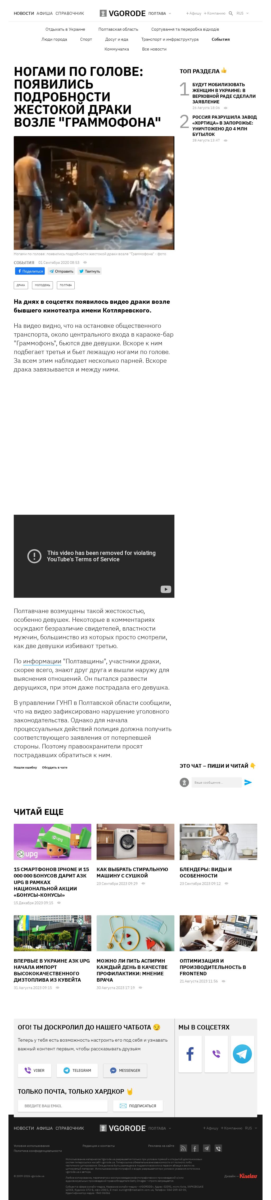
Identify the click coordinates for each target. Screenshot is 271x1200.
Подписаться (142, 1106)
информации (42, 661)
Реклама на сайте (161, 1145)
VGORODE (127, 1128)
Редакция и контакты (99, 1145)
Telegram (82, 1070)
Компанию (216, 13)
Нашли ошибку (25, 767)
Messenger (129, 1070)
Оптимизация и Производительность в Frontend (213, 967)
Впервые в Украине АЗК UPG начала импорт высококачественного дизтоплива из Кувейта (52, 970)
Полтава (157, 1128)
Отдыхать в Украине (65, 29)
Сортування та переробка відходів (185, 29)
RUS (240, 13)
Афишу (195, 13)
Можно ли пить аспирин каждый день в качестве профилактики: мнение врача (132, 970)
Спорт (86, 39)
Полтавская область (118, 29)
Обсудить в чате (54, 767)
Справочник (70, 13)
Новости (24, 13)
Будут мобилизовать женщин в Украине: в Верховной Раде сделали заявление (224, 93)
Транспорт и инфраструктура (169, 39)
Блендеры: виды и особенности (206, 872)
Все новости (154, 49)
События (221, 39)
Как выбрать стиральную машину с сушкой (132, 872)
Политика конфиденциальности (38, 1150)
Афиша (45, 13)
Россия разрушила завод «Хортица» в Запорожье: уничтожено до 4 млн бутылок (224, 125)
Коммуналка (117, 49)
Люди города (54, 39)
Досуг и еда (116, 39)
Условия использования (31, 1145)
